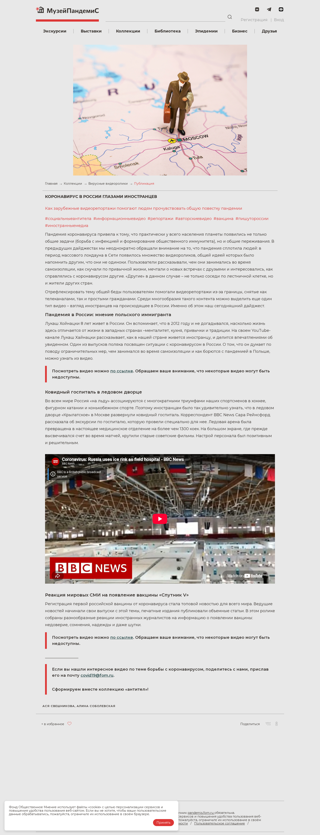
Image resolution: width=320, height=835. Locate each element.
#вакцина (224, 218)
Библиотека (168, 31)
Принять (163, 823)
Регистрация (254, 19)
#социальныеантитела (69, 218)
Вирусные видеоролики (108, 184)
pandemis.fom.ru (201, 813)
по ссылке (121, 371)
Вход (279, 19)
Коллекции (128, 31)
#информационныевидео (120, 218)
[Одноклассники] (276, 724)
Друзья (269, 31)
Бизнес (240, 31)
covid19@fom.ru (97, 675)
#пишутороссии (252, 218)
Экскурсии (54, 31)
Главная (51, 184)
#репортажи (161, 218)
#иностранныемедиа (66, 225)
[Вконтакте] (268, 724)
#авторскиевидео (194, 218)
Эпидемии (206, 31)
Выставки (91, 31)
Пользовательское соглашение (219, 823)
